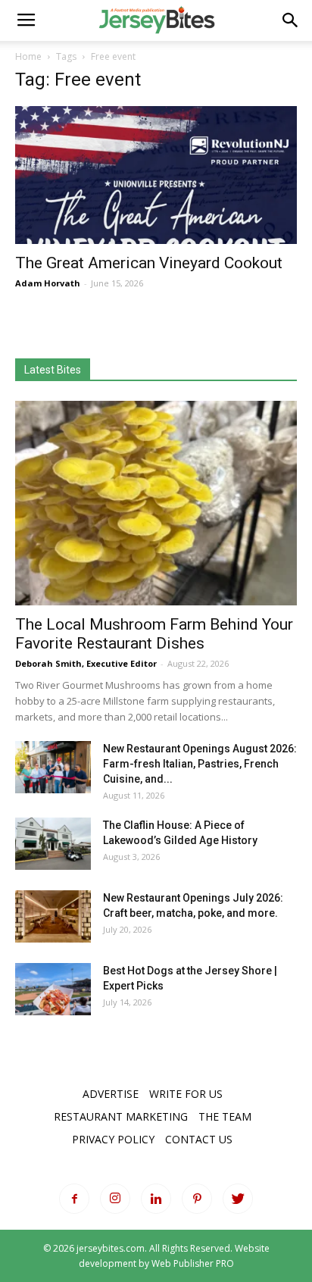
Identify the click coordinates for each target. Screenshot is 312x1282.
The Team (224, 1116)
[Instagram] (115, 1199)
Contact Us (198, 1139)
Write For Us (186, 1094)
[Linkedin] (156, 1199)
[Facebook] (74, 1199)
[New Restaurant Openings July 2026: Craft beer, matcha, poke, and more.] (53, 916)
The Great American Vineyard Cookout (148, 263)
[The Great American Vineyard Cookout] (156, 175)
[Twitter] (238, 1199)
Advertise (111, 1094)
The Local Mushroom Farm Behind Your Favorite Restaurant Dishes (154, 633)
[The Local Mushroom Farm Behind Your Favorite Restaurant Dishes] (156, 503)
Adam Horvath (47, 283)
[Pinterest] (197, 1199)
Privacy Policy (113, 1139)
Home (28, 56)
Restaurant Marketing (121, 1116)
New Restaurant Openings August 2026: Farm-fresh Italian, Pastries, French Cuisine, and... (200, 764)
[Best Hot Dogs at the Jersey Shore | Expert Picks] (53, 989)
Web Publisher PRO (192, 1263)
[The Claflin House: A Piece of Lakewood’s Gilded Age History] (53, 844)
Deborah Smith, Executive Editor (86, 663)
